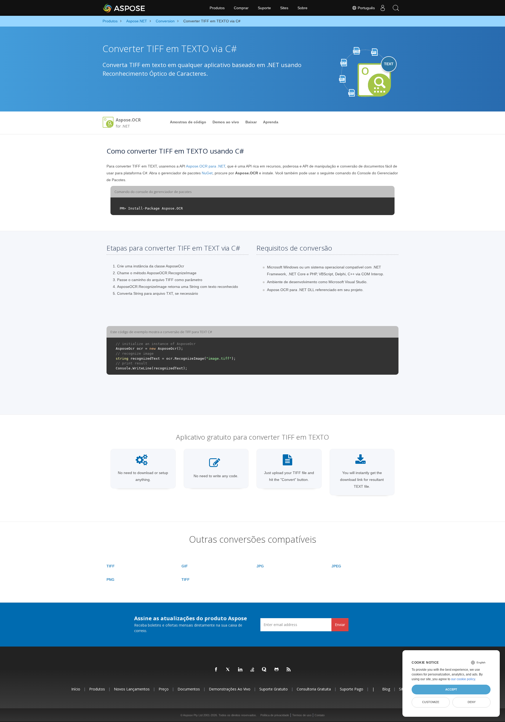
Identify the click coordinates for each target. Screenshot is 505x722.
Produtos (217, 8)
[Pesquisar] (395, 8)
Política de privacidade (274, 715)
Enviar (340, 624)
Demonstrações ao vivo (229, 689)
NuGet (207, 173)
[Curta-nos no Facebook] (216, 669)
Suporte (264, 8)
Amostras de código (188, 122)
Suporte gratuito (273, 689)
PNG (110, 579)
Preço (164, 689)
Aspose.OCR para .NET (205, 166)
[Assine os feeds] (288, 669)
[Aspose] (124, 7)
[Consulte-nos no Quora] (264, 669)
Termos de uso (301, 715)
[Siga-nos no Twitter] (228, 669)
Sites (284, 8)
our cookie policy (463, 679)
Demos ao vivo (226, 122)
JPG (260, 566)
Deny (472, 702)
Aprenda (270, 122)
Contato (320, 715)
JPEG (336, 566)
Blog (386, 689)
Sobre (302, 8)
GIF (184, 566)
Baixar (251, 122)
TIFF (111, 566)
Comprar (241, 8)
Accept (451, 689)
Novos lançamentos (132, 689)
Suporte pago (351, 689)
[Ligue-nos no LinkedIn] (240, 669)
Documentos (189, 689)
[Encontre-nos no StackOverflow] (252, 669)
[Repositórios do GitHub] (276, 669)
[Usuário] (382, 8)
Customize (430, 702)
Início (75, 689)
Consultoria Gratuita (314, 689)
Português (366, 8)
